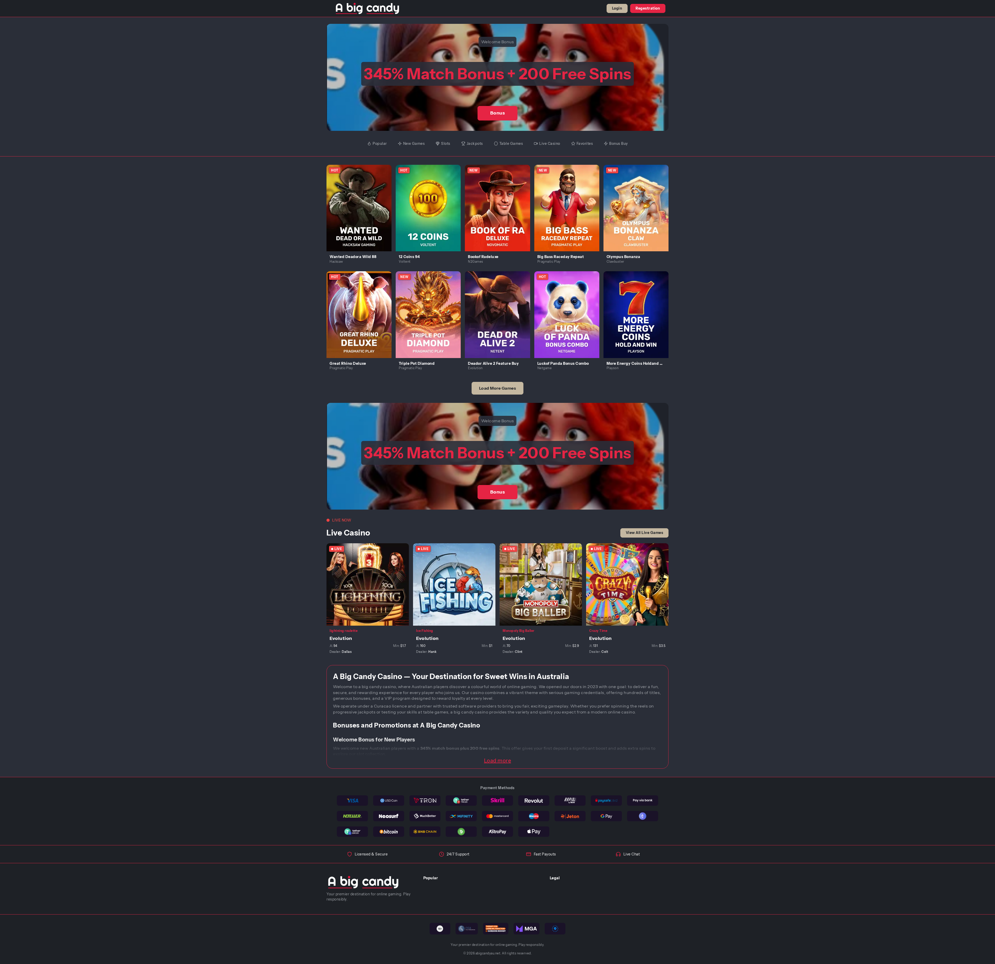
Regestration (648, 8)
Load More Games (497, 388)
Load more (497, 761)
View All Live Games (644, 532)
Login (617, 8)
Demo (362, 213)
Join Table (370, 584)
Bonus (497, 113)
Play (362, 202)
